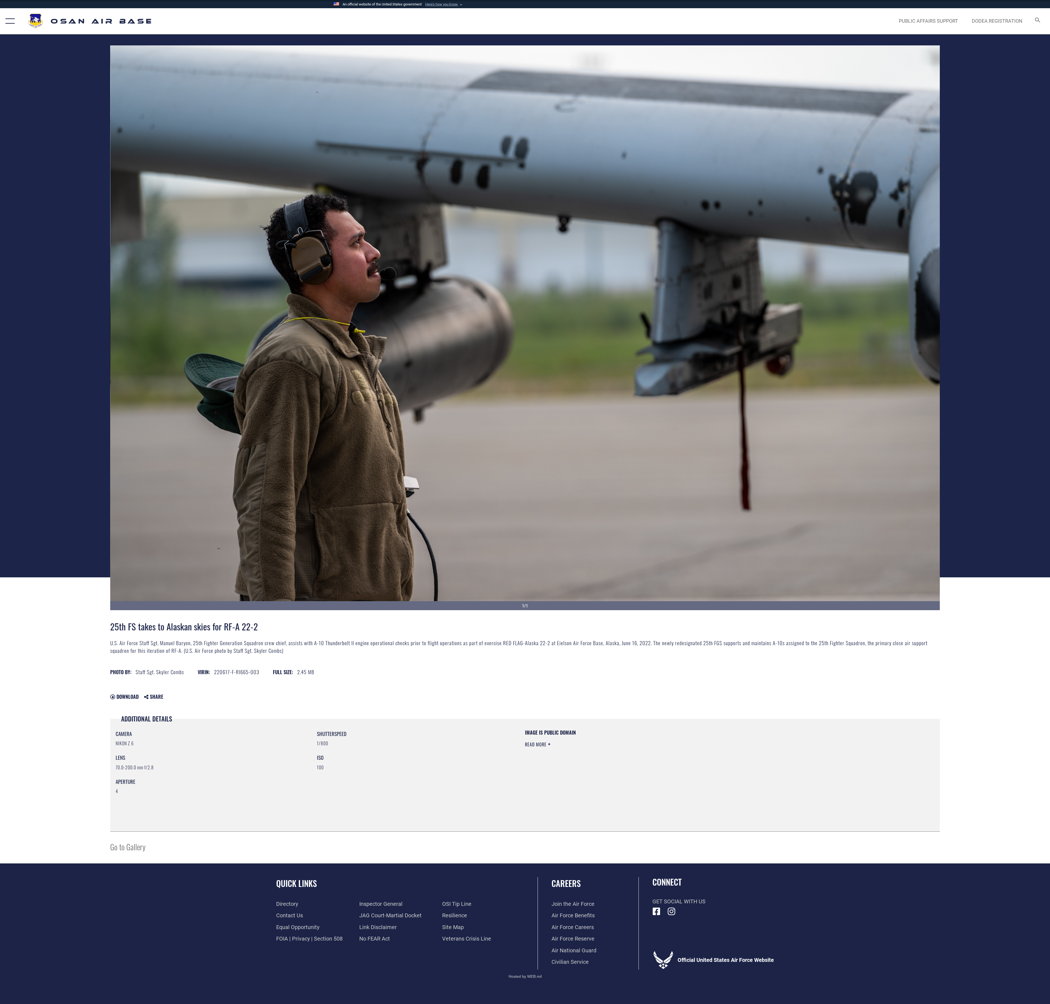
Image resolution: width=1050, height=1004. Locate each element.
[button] (444, 4)
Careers (566, 883)
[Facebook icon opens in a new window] (656, 911)
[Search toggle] (1037, 21)
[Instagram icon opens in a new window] (671, 911)
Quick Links (296, 883)
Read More (536, 744)
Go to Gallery (127, 846)
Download (127, 696)
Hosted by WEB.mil (525, 976)
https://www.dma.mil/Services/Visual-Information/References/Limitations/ (699, 764)
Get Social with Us (678, 901)
